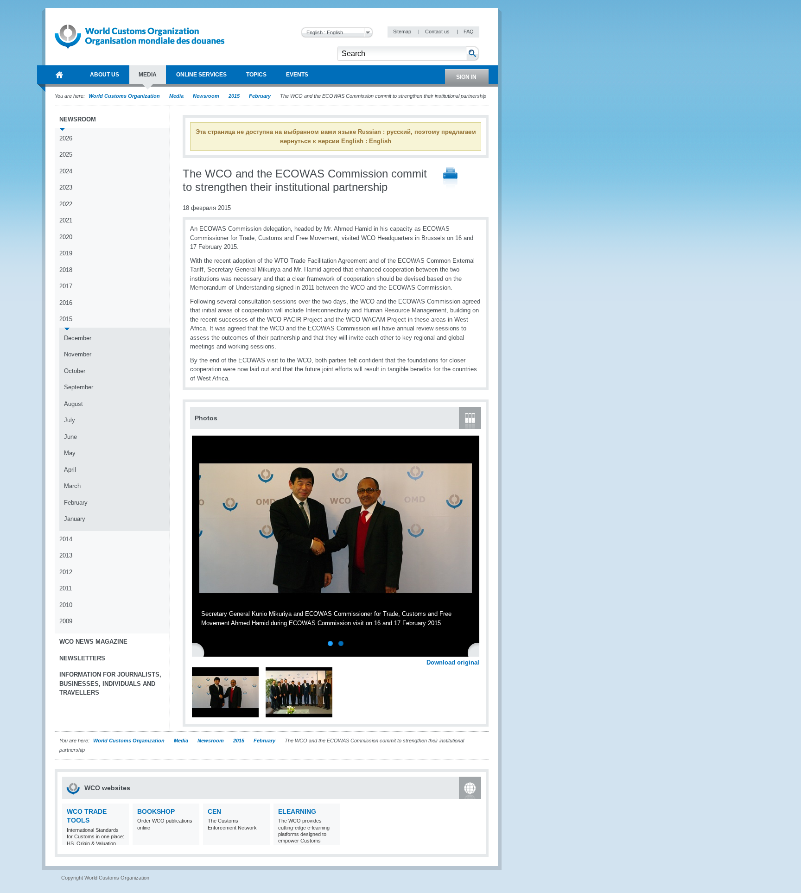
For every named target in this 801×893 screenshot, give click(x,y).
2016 (65, 302)
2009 (65, 621)
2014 (65, 539)
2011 (65, 588)
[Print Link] (450, 178)
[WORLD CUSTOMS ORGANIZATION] (59, 74)
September (78, 387)
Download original (452, 662)
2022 (65, 204)
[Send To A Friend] (479, 179)
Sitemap (403, 31)
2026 (65, 138)
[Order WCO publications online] (191, 839)
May (70, 453)
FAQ (469, 31)
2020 (65, 237)
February (260, 96)
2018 (65, 269)
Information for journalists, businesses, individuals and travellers (110, 683)
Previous (199, 652)
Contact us (438, 31)
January (74, 518)
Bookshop (156, 811)
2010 (65, 605)
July (69, 420)
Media (176, 96)
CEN (214, 811)
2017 (65, 286)
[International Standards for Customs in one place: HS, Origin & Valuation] (121, 839)
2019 (65, 253)
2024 (65, 171)
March (72, 485)
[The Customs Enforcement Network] (261, 839)
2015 (234, 96)
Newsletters (82, 658)
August (73, 403)
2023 (65, 187)
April (70, 469)
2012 (65, 572)
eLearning (297, 811)
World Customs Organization (125, 96)
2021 (65, 220)
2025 (65, 154)
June (70, 436)
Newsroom (206, 96)
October (74, 370)
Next (477, 652)
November (77, 354)
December (77, 338)
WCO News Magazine (93, 641)
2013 (65, 555)
